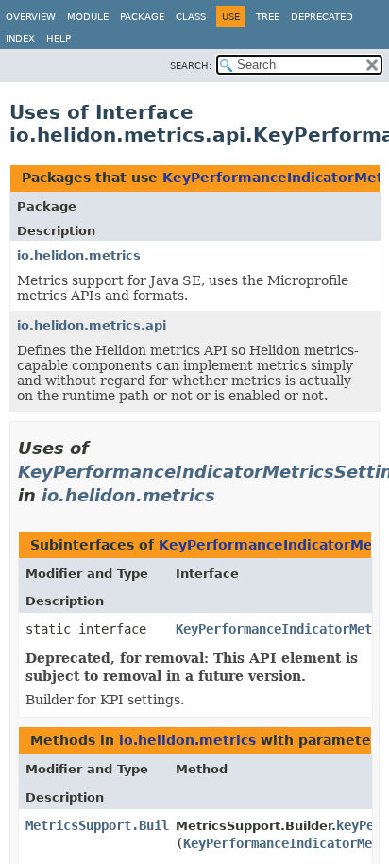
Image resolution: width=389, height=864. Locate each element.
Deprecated (322, 16)
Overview (31, 16)
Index (20, 38)
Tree (267, 16)
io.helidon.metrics (79, 255)
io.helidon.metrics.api (91, 325)
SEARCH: (190, 65)
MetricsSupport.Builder (108, 825)
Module (88, 16)
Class (191, 16)
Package (142, 16)
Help (58, 38)
